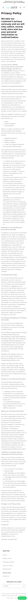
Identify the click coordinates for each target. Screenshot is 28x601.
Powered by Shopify (13, 595)
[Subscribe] (23, 586)
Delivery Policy (7, 558)
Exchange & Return (8, 562)
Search (5, 555)
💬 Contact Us (22, 598)
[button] (3, 7)
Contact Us (6, 576)
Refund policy (7, 569)
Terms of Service (8, 565)
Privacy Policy (7, 572)
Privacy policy (9, 598)
